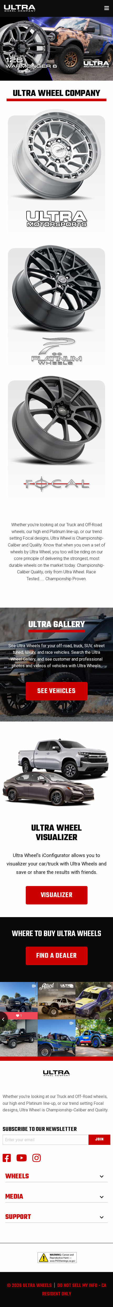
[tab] (56, 1174)
